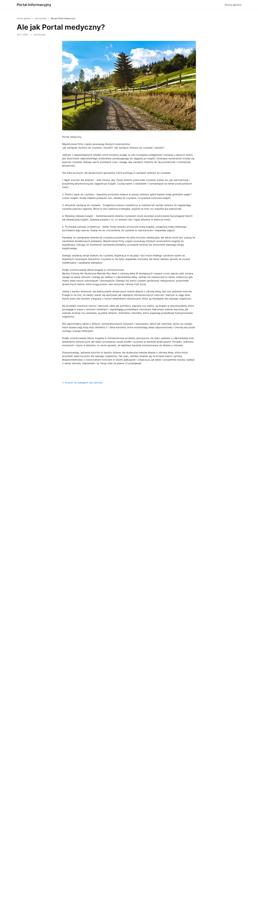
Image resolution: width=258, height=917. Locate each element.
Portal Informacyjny (34, 5)
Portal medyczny (71, 136)
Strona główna (233, 4)
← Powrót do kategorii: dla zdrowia (82, 382)
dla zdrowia (41, 18)
